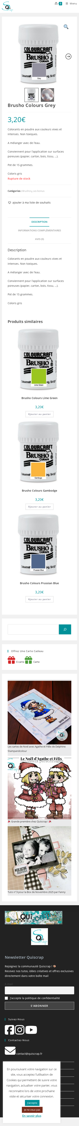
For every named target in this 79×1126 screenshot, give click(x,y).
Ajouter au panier (39, 414)
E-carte (19, 662)
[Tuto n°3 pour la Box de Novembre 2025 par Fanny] (39, 858)
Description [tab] (39, 221)
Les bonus (38, 191)
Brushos (27, 191)
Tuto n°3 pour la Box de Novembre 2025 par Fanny (37, 892)
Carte (36, 662)
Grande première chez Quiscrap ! (30, 821)
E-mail (9, 984)
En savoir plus (31, 1116)
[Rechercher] (65, 629)
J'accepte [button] (32, 1103)
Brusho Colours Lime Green (39, 398)
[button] (29, 202)
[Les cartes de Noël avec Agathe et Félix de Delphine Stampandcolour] (39, 712)
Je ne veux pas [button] (32, 1109)
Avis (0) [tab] (39, 239)
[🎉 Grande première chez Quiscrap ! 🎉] (39, 787)
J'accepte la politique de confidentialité (35, 998)
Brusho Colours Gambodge (39, 490)
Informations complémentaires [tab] (39, 230)
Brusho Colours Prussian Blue (39, 583)
